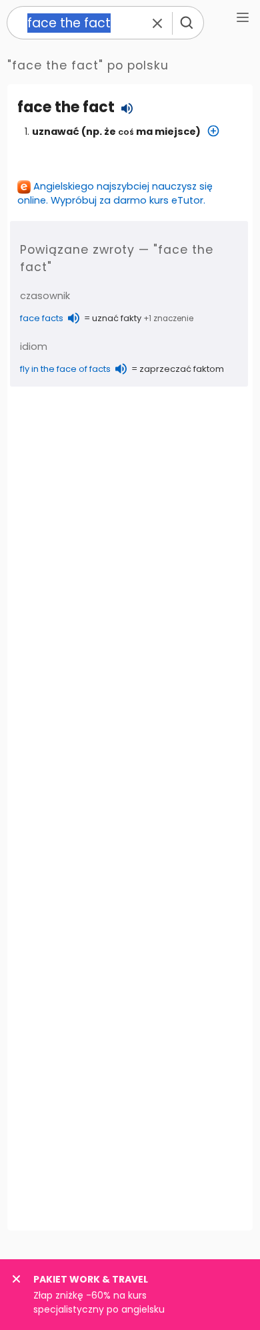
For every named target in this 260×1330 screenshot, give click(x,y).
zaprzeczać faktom (181, 369)
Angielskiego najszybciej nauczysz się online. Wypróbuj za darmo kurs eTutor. (115, 193)
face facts (41, 318)
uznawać (55, 131)
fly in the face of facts (65, 369)
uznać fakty (116, 318)
